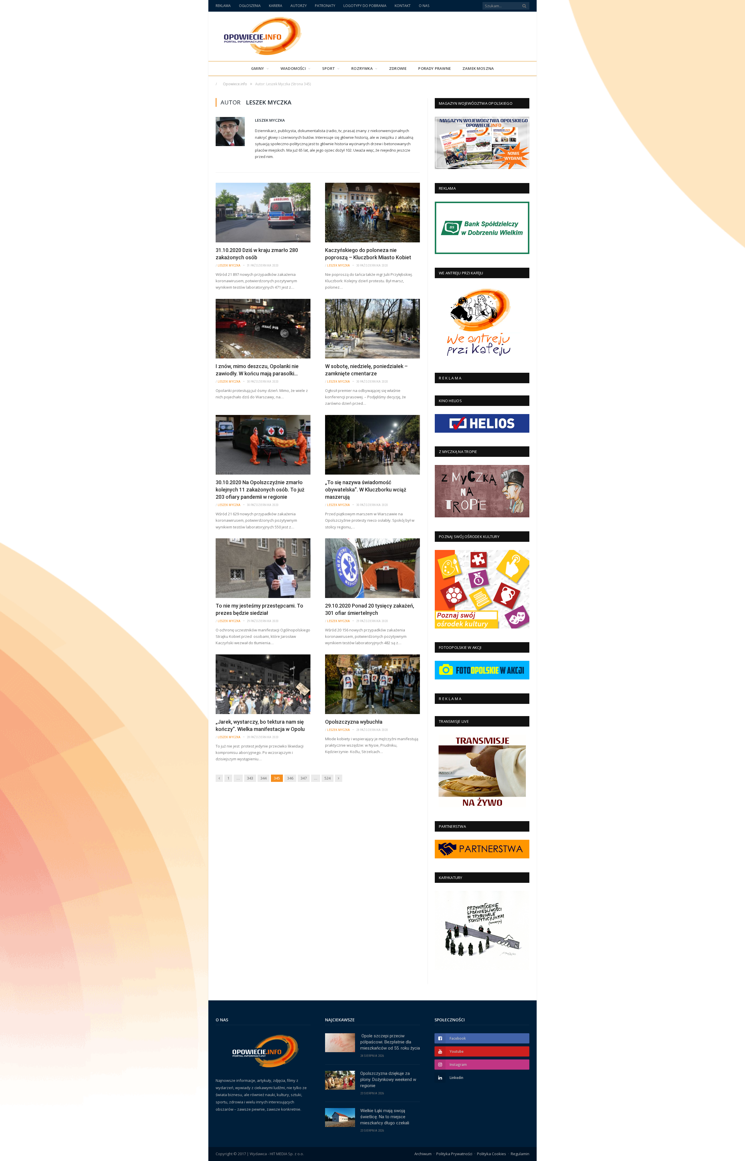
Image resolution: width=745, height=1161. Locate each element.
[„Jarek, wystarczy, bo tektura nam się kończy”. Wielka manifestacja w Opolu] (263, 684)
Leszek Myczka (270, 120)
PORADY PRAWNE (434, 68)
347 (304, 778)
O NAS (424, 5)
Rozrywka (362, 68)
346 (290, 778)
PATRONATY (325, 5)
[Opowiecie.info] (260, 35)
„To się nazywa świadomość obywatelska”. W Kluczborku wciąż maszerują (365, 489)
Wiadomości (293, 68)
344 (263, 778)
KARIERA (275, 5)
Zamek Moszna (478, 68)
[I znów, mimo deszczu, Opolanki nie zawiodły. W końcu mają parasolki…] (263, 328)
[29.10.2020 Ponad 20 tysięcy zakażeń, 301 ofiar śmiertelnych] (372, 568)
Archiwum (423, 1153)
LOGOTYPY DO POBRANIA (364, 5)
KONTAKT (403, 5)
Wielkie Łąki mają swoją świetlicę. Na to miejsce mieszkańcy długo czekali (384, 1117)
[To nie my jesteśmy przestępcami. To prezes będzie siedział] (263, 568)
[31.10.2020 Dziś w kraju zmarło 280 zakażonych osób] (263, 212)
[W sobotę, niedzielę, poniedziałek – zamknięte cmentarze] (372, 328)
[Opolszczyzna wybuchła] (372, 684)
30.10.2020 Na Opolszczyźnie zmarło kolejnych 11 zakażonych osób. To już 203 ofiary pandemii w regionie (260, 489)
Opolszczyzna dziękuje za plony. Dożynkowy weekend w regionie (388, 1079)
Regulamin (520, 1153)
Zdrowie (398, 68)
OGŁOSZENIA (250, 5)
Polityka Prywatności (454, 1153)
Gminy (257, 68)
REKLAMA (223, 5)
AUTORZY (298, 5)
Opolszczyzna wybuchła (353, 722)
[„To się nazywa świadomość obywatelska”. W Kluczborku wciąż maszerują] (372, 445)
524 (327, 778)
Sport (328, 68)
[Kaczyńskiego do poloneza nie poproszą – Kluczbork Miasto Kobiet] (372, 212)
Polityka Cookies (491, 1153)
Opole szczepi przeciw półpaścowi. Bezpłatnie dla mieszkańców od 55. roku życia (390, 1042)
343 (250, 778)
